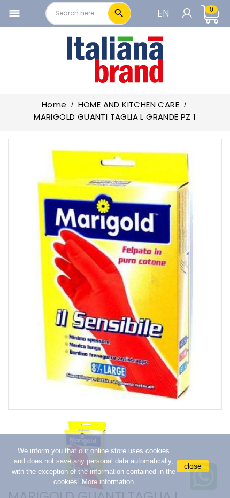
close (193, 466)
